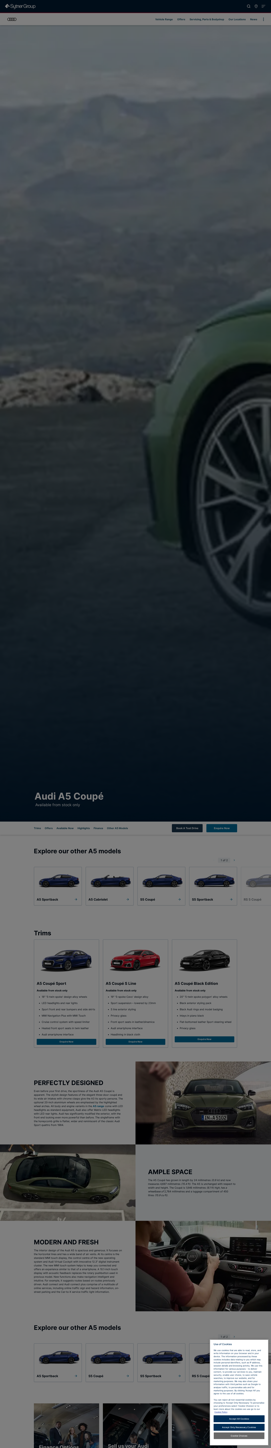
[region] (239, 1392)
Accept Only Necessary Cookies (239, 1427)
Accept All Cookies (239, 1419)
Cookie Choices (239, 1435)
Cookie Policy (220, 1412)
